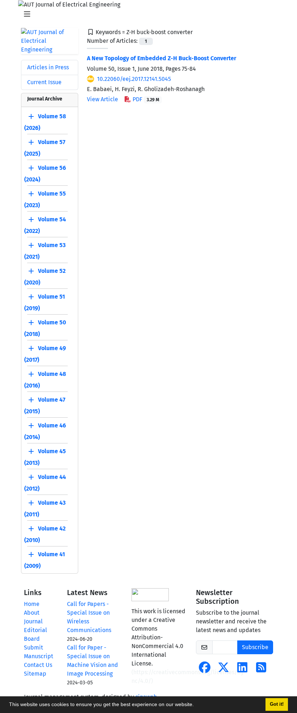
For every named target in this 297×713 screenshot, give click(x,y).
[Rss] (261, 669)
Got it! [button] (277, 704)
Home (31, 604)
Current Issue (44, 82)
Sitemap (35, 673)
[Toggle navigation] (146, 14)
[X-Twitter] (223, 669)
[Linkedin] (242, 669)
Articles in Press (48, 67)
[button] (196, 705)
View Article (102, 99)
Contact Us (38, 664)
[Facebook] (204, 669)
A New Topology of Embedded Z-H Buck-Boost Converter (161, 58)
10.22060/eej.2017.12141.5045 (134, 78)
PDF (145, 99)
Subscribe (255, 647)
